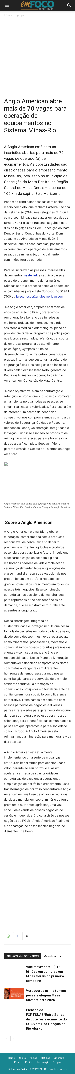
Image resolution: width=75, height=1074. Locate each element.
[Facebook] (17, 936)
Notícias (45, 1057)
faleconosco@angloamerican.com (40, 296)
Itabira (22, 1057)
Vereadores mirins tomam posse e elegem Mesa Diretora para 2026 (46, 995)
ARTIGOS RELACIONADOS (22, 956)
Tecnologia (43, 1062)
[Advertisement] (37, 57)
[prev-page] (6, 1038)
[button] (6, 5)
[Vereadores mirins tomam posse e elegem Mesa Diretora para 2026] (14, 993)
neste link (31, 275)
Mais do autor (52, 956)
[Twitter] (26, 936)
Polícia (17, 1062)
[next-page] (12, 1038)
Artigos (57, 1062)
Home (11, 1057)
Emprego (19, 15)
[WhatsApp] (8, 936)
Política (29, 1062)
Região (33, 1057)
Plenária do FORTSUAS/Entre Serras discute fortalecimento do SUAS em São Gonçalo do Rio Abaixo (46, 1019)
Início (7, 15)
